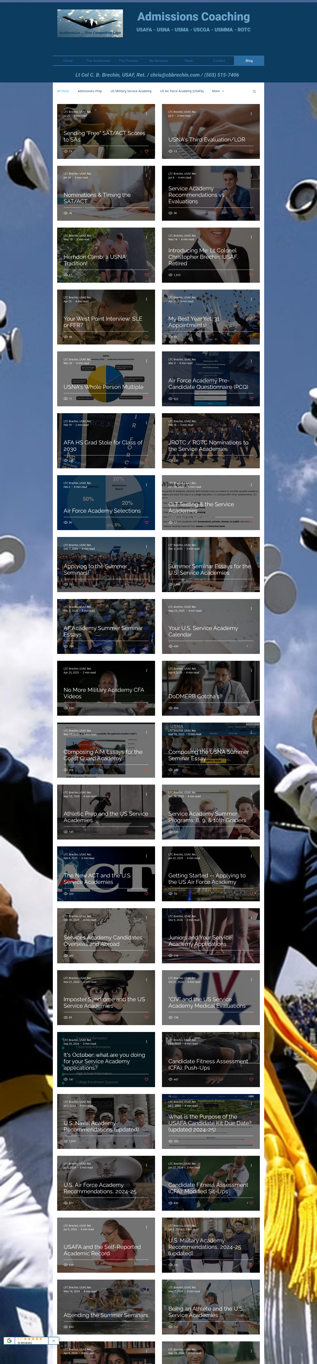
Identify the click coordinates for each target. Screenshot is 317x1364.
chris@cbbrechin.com (175, 75)
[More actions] (148, 113)
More (216, 91)
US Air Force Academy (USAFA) (182, 91)
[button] (254, 91)
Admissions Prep (90, 91)
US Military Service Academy (131, 91)
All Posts (63, 91)
